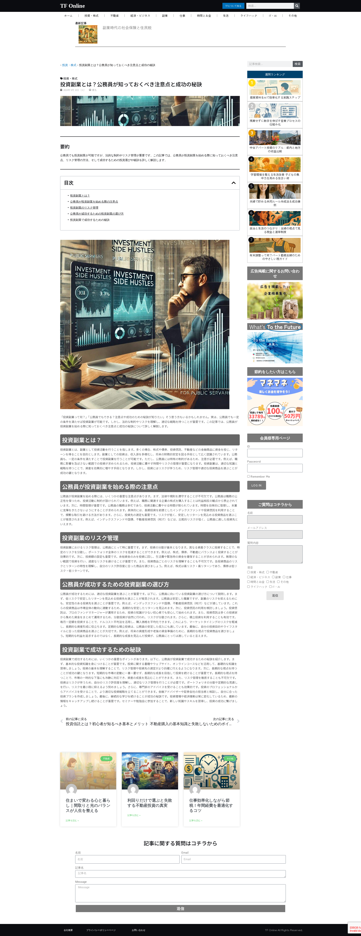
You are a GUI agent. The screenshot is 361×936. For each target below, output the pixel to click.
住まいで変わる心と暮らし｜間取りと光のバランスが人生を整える (88, 805)
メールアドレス (257, 528)
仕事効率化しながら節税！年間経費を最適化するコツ (211, 805)
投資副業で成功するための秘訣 (90, 220)
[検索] (297, 6)
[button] (234, 182)
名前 (250, 513)
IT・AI (273, 15)
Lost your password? (259, 493)
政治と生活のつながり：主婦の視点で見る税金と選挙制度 (275, 230)
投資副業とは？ (80, 195)
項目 (250, 567)
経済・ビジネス (140, 15)
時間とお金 (204, 15)
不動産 (114, 15)
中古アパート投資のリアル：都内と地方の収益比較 (275, 149)
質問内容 (253, 543)
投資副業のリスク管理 (84, 207)
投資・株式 (91, 15)
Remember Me (260, 476)
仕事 (182, 15)
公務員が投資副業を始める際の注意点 (94, 201)
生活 (226, 15)
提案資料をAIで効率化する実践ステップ (275, 97)
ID (248, 446)
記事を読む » (72, 820)
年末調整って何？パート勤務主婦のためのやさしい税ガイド (275, 257)
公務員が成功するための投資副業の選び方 (97, 213)
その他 (292, 15)
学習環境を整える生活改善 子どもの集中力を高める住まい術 (275, 176)
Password (254, 461)
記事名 (79, 867)
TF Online (72, 6)
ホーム (68, 15)
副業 (165, 15)
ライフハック (248, 15)
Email (185, 852)
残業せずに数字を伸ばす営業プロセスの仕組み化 (275, 122)
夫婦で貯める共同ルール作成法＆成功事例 (275, 203)
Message (81, 882)
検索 (298, 64)
